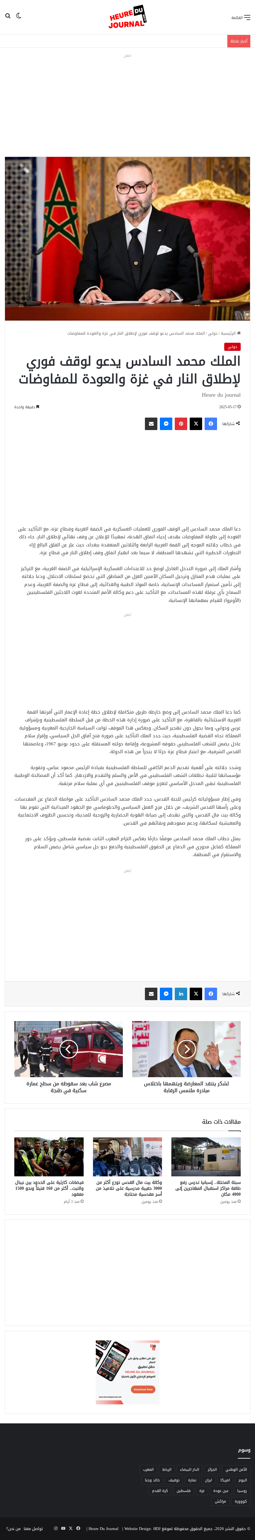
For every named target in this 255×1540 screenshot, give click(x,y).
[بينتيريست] (181, 424)
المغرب (148, 1469)
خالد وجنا (152, 1480)
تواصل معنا (33, 1529)
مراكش (220, 1501)
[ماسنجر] (166, 424)
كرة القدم (160, 1490)
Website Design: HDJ (142, 1529)
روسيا (242, 1490)
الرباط (166, 1469)
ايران (208, 1480)
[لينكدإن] (181, 994)
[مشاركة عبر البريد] (151, 424)
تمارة (192, 1480)
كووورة (241, 1501)
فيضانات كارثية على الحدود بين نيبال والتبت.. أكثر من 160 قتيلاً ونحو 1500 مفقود (49, 1188)
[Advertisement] (127, 103)
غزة (202, 1490)
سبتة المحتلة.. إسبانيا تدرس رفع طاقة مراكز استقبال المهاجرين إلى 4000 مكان (208, 1188)
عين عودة (221, 1490)
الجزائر (212, 1469)
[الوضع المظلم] (19, 20)
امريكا (225, 1480)
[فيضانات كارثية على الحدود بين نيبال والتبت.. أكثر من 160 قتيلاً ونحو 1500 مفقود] (49, 1156)
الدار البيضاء (189, 1469)
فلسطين (184, 1490)
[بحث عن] (8, 20)
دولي (213, 333)
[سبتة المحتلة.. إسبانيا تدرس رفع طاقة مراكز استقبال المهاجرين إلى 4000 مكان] (206, 1157)
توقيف (174, 1480)
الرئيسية (229, 333)
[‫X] (196, 424)
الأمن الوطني (236, 1469)
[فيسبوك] (211, 424)
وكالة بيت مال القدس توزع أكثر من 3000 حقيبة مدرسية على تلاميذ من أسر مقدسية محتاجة (129, 1188)
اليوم (243, 1480)
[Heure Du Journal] (127, 17)
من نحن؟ (13, 1529)
